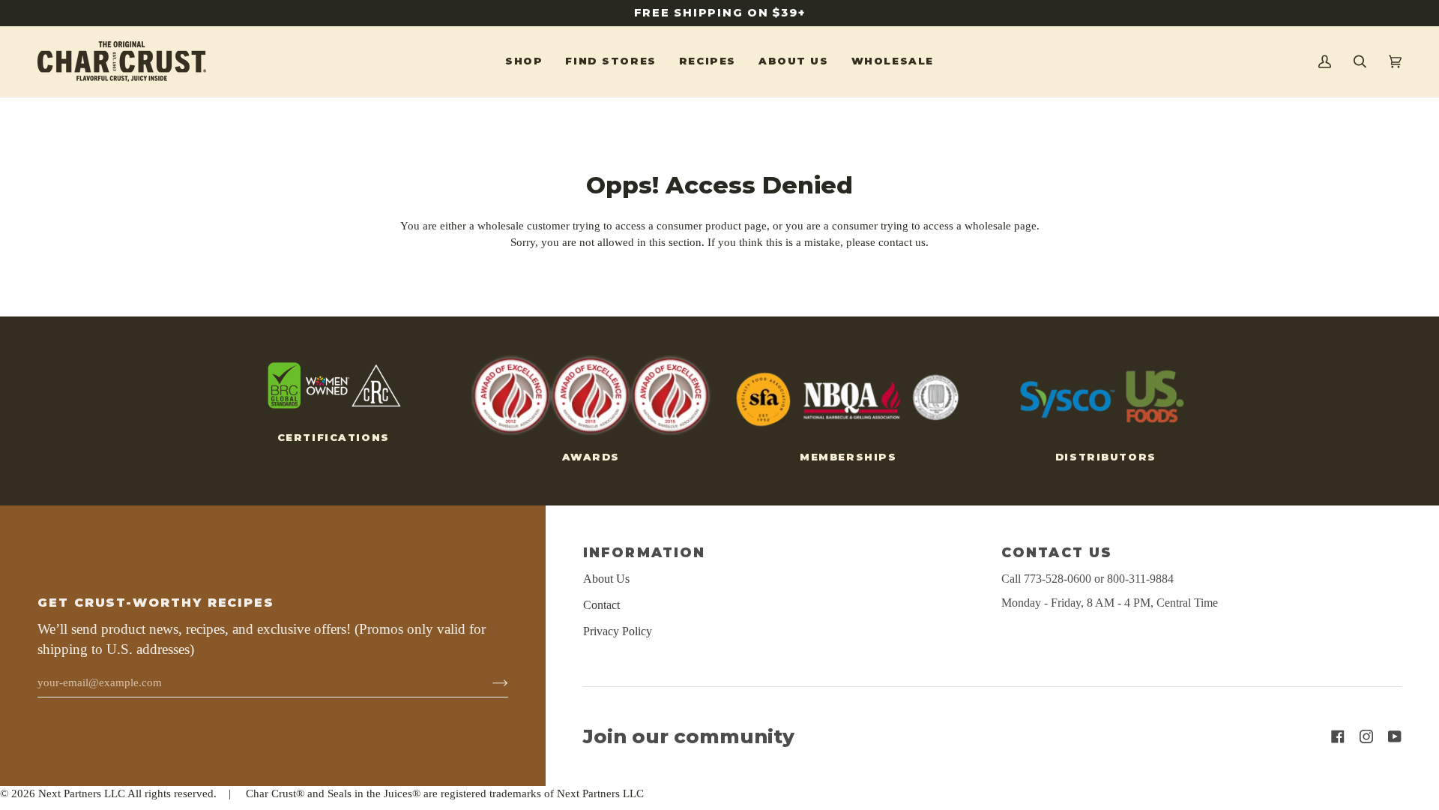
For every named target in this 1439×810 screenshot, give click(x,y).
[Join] (488, 682)
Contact (601, 604)
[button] (524, 61)
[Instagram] (1366, 736)
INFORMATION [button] (644, 552)
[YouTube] (1395, 736)
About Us (606, 578)
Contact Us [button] (1056, 552)
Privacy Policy (617, 631)
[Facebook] (1338, 736)
